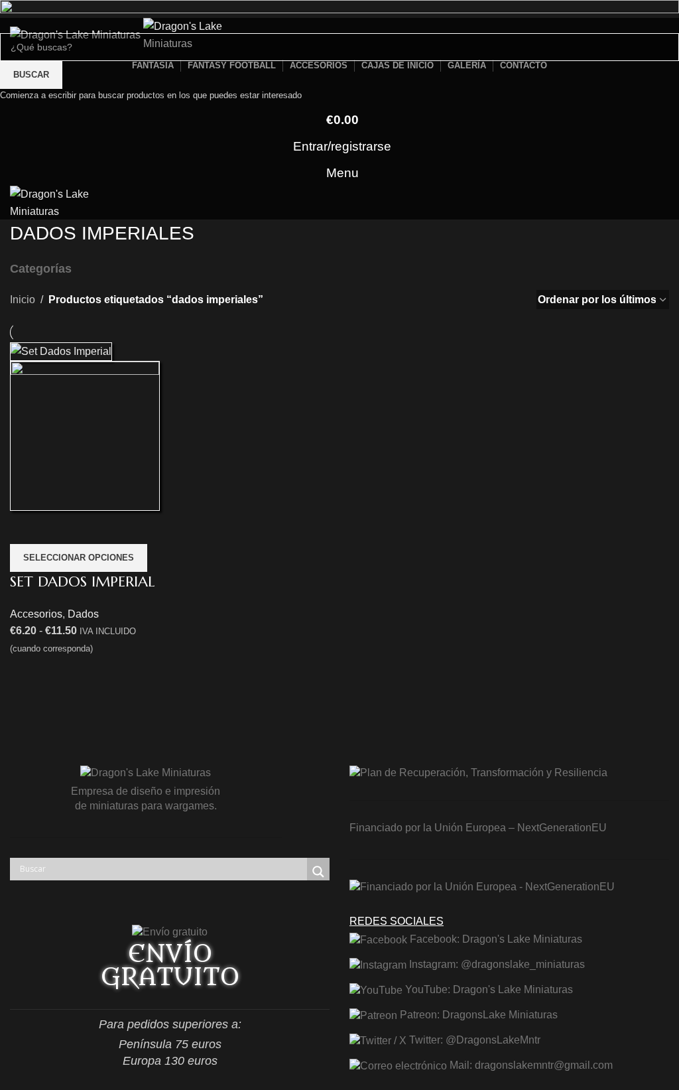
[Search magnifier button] (318, 872)
